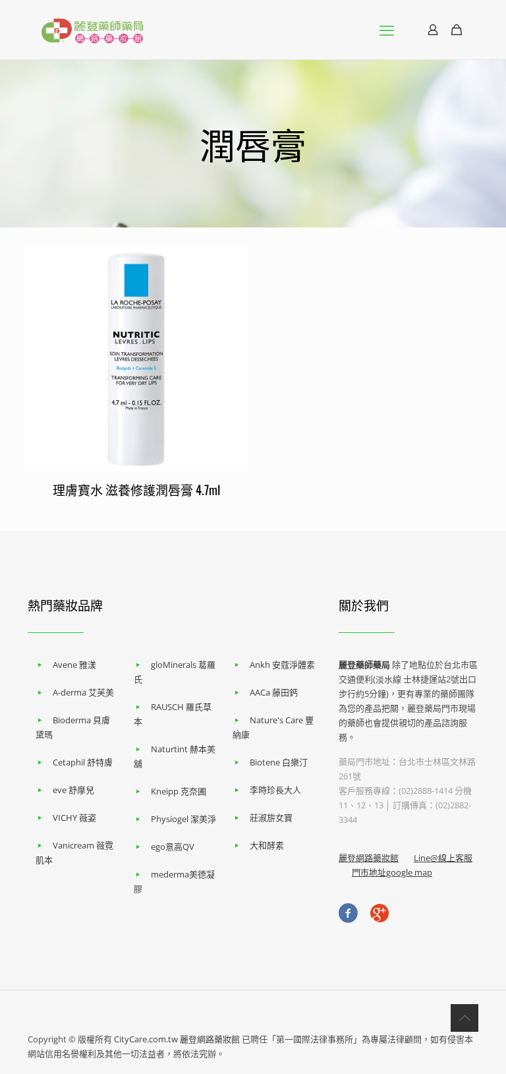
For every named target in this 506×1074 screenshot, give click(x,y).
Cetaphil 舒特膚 (83, 762)
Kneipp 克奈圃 (178, 791)
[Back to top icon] (464, 1018)
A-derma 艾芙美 (83, 692)
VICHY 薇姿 (74, 817)
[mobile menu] (387, 29)
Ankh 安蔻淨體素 (282, 665)
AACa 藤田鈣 (274, 692)
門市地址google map (392, 872)
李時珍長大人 (275, 790)
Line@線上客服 (443, 858)
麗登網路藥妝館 (369, 858)
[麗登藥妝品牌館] (92, 29)
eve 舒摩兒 (73, 790)
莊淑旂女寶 (271, 817)
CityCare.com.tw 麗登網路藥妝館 (177, 1039)
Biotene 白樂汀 (279, 762)
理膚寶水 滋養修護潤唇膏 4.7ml (136, 489)
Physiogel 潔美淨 (183, 819)
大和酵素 (267, 845)
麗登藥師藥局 (364, 665)
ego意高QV (172, 846)
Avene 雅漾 (74, 665)
